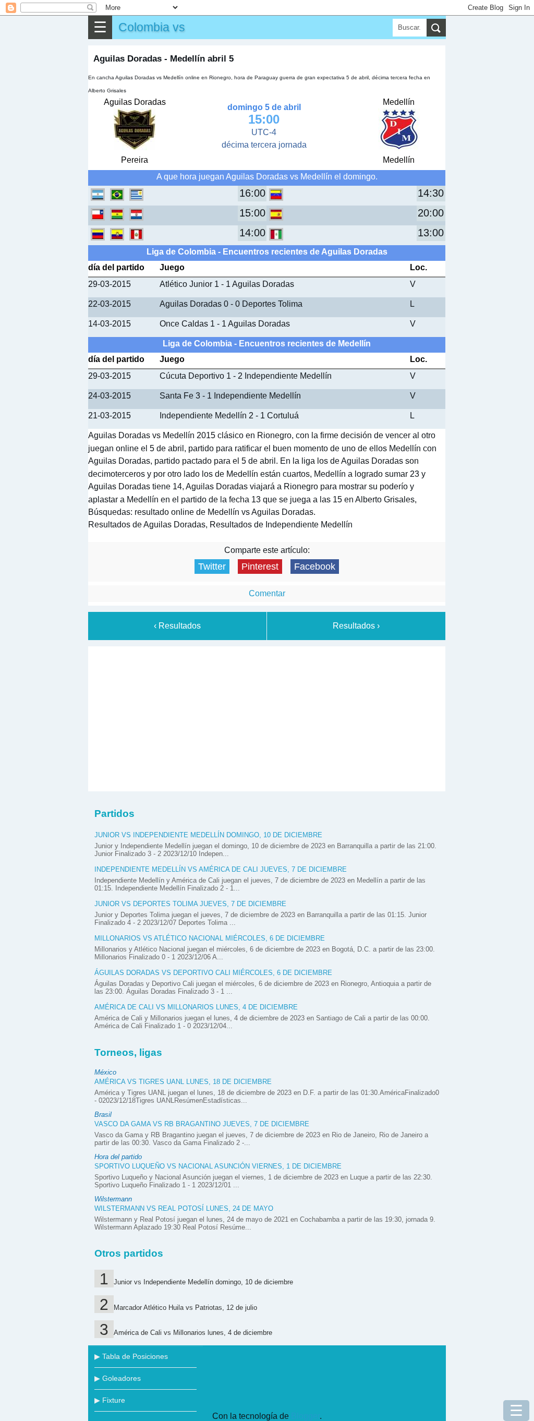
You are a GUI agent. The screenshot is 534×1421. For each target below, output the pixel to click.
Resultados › (356, 625)
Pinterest (259, 566)
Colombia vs (151, 27)
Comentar (267, 593)
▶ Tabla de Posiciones (131, 1356)
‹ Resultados (177, 625)
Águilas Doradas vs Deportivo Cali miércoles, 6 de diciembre (213, 973)
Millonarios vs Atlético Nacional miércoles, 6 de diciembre (209, 938)
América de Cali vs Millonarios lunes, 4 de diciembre (196, 1007)
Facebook (314, 566)
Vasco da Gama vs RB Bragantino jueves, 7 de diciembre (201, 1124)
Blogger (305, 1416)
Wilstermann (113, 1199)
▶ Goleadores (117, 1378)
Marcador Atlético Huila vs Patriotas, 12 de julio (185, 1307)
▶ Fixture (109, 1400)
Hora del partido (118, 1157)
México (105, 1072)
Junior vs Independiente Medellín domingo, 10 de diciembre (208, 835)
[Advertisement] (267, 717)
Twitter (212, 566)
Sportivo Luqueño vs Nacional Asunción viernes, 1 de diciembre (218, 1166)
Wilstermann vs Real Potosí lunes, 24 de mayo (183, 1208)
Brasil (103, 1114)
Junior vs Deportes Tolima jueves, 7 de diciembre (190, 904)
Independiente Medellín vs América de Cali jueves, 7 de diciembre (220, 869)
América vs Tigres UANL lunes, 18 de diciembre (183, 1082)
